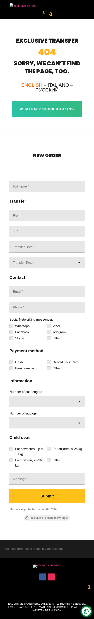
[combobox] (47, 401)
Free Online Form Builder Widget (49, 517)
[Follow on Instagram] (51, 576)
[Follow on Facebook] (42, 576)
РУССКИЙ (47, 90)
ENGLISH (31, 85)
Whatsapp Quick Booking (47, 109)
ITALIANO (58, 85)
